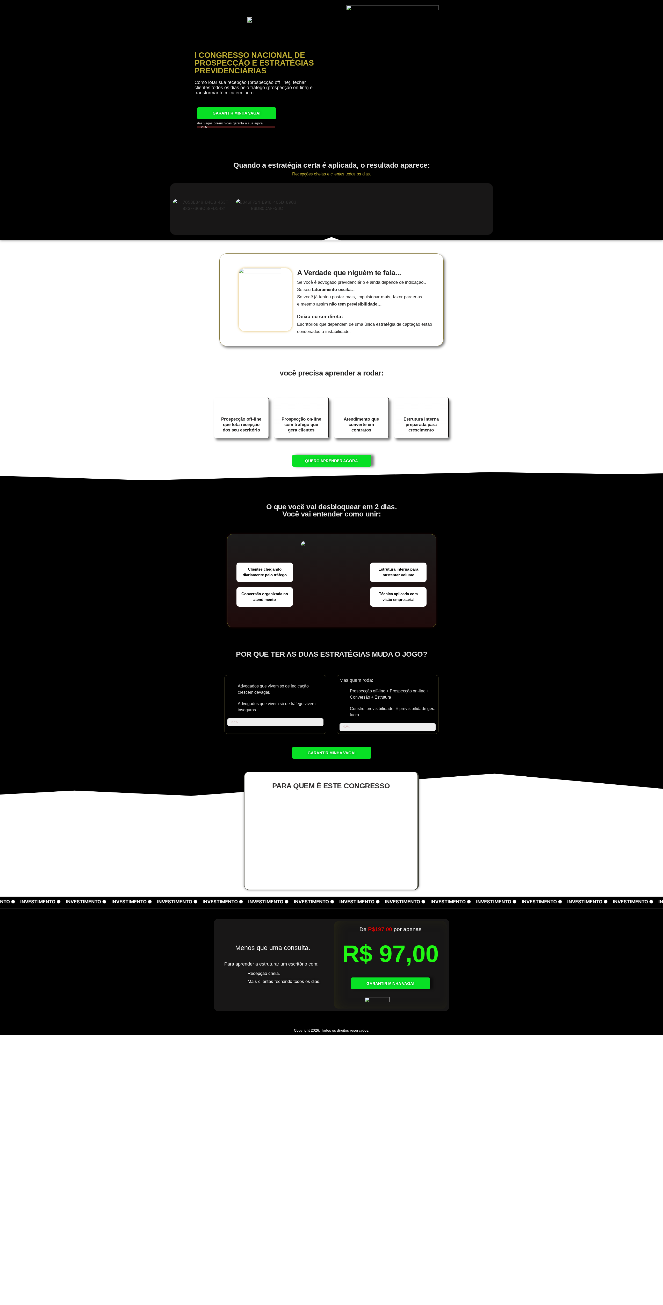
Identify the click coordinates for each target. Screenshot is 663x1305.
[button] (179, 205)
